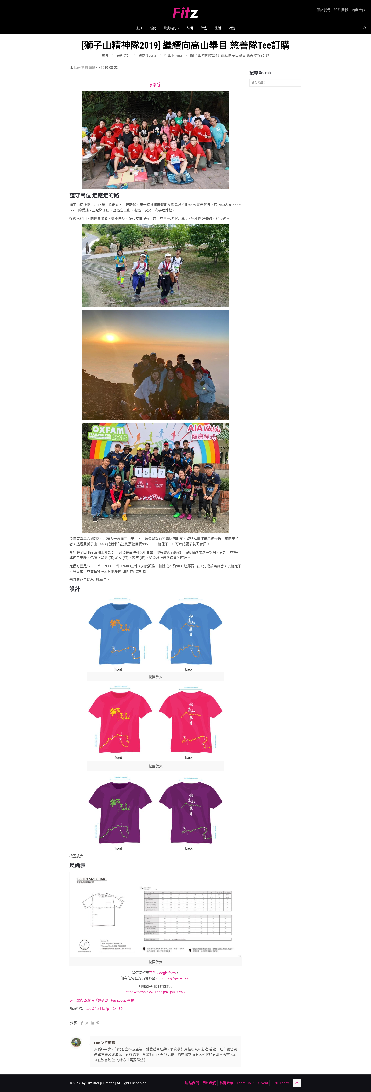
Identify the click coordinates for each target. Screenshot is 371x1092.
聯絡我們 (324, 10)
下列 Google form (162, 973)
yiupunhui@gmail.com (173, 978)
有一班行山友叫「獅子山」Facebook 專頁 (101, 1000)
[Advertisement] (275, 150)
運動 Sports (147, 55)
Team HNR (245, 1083)
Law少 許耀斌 (84, 68)
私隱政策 (226, 1083)
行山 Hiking (173, 55)
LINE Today (280, 1083)
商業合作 (358, 10)
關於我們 (209, 1083)
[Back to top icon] (297, 1083)
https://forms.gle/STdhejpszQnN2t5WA (155, 992)
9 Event (262, 1083)
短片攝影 (341, 10)
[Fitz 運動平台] (185, 11)
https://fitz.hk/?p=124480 (103, 1009)
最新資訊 (123, 55)
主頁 (104, 55)
